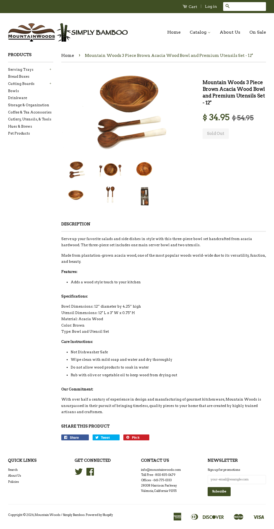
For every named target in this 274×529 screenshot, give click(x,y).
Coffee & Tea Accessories (30, 112)
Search (13, 470)
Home (174, 32)
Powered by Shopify (99, 515)
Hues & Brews (20, 126)
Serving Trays (20, 70)
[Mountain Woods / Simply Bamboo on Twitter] (79, 474)
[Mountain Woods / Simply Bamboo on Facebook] (90, 474)
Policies (13, 482)
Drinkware (17, 98)
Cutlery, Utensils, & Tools (29, 119)
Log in (211, 6)
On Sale (257, 32)
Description (75, 224)
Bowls (13, 91)
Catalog (199, 32)
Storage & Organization (28, 105)
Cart (192, 7)
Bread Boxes (18, 77)
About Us (230, 32)
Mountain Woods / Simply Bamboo (60, 515)
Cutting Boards (21, 84)
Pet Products (19, 133)
